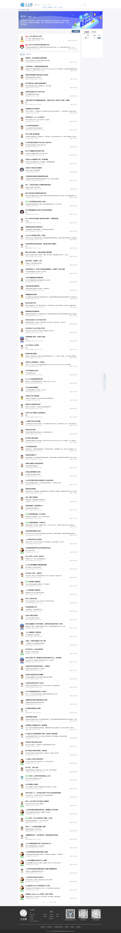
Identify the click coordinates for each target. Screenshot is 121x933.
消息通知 (104, 375)
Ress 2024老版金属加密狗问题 (34, 379)
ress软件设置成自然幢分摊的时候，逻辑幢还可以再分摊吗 (41, 809)
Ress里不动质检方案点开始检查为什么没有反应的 (39, 480)
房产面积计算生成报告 (31, 438)
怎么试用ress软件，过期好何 (33, 573)
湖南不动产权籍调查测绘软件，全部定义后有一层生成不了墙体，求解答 (49, 100)
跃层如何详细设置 (30, 489)
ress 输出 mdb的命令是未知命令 (34, 759)
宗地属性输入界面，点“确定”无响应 (35, 336)
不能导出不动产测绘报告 (32, 396)
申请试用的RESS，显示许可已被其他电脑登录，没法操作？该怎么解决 (45, 269)
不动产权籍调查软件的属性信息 (34, 277)
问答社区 (23, 9)
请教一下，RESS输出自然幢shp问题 (35, 826)
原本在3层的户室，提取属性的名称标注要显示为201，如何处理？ (43, 657)
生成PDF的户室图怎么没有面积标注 (35, 413)
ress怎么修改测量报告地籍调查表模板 (36, 565)
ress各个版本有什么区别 (34, 36)
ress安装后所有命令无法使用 (33, 539)
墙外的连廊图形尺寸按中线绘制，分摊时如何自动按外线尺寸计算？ (44, 624)
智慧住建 (44, 7)
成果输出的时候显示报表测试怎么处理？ (36, 700)
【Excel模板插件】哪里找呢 (33, 632)
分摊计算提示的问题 (31, 717)
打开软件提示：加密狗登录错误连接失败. (36, 66)
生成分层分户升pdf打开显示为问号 (35, 328)
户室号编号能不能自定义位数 (35, 201)
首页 (19, 9)
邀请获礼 (104, 385)
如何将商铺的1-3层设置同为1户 (34, 505)
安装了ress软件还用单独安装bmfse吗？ (38, 776)
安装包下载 (51, 916)
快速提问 (76, 31)
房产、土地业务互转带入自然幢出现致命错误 (38, 184)
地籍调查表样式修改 (31, 294)
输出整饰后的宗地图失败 (32, 311)
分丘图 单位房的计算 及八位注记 (34, 683)
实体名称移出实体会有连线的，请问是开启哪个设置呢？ (41, 244)
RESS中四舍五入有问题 (32, 345)
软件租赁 (45, 914)
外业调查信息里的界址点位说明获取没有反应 (38, 548)
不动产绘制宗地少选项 (31, 370)
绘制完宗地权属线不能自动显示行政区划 (36, 75)
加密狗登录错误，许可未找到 (35, 514)
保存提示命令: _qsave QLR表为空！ (35, 117)
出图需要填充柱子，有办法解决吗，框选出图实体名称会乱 (41, 835)
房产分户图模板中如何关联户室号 (34, 151)
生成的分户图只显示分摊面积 (33, 168)
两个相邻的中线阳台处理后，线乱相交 (36, 750)
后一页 (50, 902)
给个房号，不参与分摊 (31, 767)
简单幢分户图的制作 (33, 581)
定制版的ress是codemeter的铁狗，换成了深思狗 (39, 894)
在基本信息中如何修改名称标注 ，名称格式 (37, 666)
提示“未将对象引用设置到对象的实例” (36, 193)
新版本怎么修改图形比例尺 (33, 404)
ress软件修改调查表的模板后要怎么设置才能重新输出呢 (41, 869)
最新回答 (22, 54)
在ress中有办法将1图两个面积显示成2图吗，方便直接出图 (41, 218)
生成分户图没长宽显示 (31, 615)
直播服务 (104, 378)
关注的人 (28, 54)
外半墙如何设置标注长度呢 (33, 708)
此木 (88, 37)
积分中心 (104, 382)
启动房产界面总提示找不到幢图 (34, 674)
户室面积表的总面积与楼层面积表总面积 (36, 176)
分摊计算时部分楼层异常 (32, 286)
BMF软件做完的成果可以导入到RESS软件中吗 (38, 142)
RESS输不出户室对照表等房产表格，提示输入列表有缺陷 (41, 733)
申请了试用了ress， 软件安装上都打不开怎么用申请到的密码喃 (43, 793)
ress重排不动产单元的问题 (32, 421)
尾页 (55, 902)
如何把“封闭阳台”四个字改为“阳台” (35, 92)
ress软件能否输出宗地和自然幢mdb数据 (36, 852)
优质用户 (104, 389)
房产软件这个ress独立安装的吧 (34, 649)
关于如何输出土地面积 (31, 784)
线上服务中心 (51, 918)
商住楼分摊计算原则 (31, 353)
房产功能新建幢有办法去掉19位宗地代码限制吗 (38, 210)
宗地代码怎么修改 (30, 429)
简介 (30, 912)
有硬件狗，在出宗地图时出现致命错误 (36, 58)
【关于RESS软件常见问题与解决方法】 (38, 44)
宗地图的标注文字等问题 (32, 108)
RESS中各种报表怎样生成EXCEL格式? (36, 691)
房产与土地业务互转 (31, 598)
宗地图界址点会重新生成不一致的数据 (36, 725)
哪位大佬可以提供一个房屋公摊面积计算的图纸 (38, 252)
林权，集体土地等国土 (31, 497)
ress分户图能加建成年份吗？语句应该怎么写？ (38, 843)
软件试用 (45, 916)
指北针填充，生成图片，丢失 (33, 260)
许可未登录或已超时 (31, 446)
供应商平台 (32, 916)
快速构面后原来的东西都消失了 (34, 227)
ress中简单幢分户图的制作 (32, 590)
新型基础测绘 (50, 7)
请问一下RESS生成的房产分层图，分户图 (39, 818)
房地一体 (60, 7)
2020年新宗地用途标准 (31, 125)
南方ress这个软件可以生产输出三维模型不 (37, 801)
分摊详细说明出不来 (31, 607)
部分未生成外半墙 (30, 303)
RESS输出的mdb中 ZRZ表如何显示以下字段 (37, 885)
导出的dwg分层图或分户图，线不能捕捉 (36, 159)
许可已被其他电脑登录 (31, 387)
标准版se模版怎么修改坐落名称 (34, 463)
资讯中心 (57, 916)
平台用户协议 (32, 914)
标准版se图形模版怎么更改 (33, 472)
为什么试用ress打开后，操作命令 (34, 556)
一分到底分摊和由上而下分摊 (37, 641)
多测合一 (55, 7)
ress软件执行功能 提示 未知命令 (34, 877)
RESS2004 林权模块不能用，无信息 (35, 235)
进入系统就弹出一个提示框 (36, 362)
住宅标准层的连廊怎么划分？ (33, 531)
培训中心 (57, 914)
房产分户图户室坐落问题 (32, 134)
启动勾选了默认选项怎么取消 (33, 742)
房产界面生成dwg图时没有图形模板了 (36, 83)
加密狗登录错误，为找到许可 (35, 522)
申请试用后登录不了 (31, 455)
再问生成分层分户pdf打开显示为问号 (35, 320)
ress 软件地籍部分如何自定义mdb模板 (36, 860)
